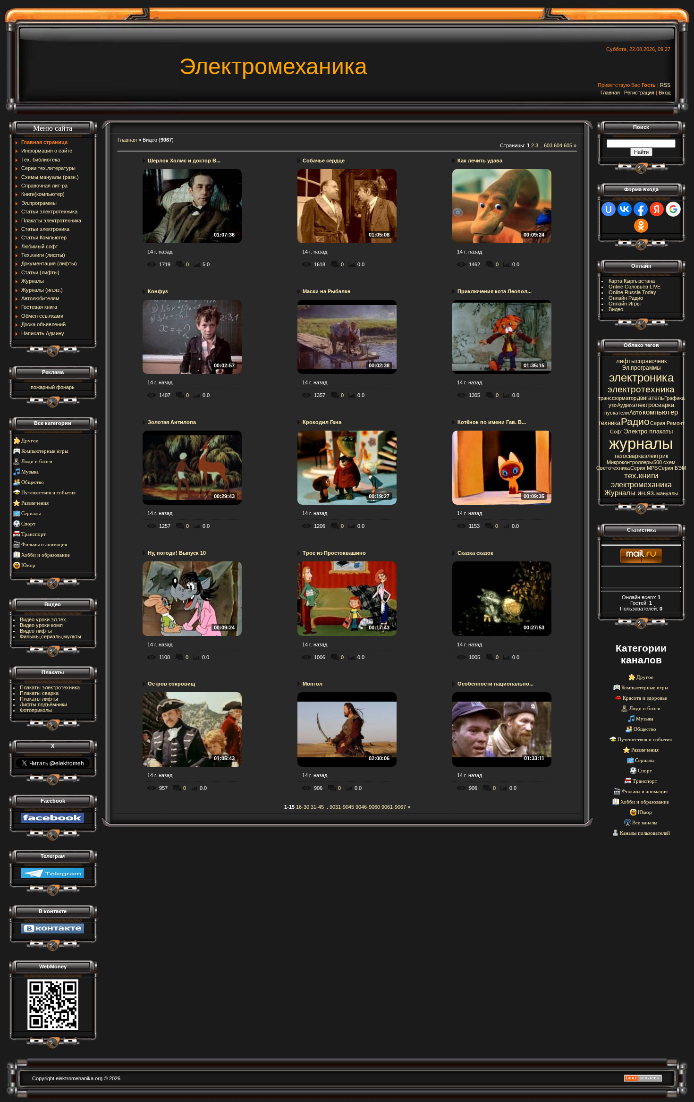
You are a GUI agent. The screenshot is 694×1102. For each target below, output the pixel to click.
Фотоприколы (36, 710)
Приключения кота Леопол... (494, 291)
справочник (651, 361)
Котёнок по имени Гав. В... (491, 422)
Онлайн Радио (626, 298)
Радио (635, 421)
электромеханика (641, 485)
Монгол (312, 684)
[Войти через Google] (673, 209)
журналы (641, 443)
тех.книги (641, 475)
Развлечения (35, 503)
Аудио (624, 405)
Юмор (28, 565)
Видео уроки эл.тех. (44, 619)
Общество (32, 482)
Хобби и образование (45, 555)
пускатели (616, 412)
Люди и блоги (36, 461)
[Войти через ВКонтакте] (625, 209)
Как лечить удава (479, 160)
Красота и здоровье (645, 698)
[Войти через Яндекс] (657, 209)
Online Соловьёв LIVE (634, 286)
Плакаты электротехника (50, 687)
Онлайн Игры (625, 303)
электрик (656, 456)
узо (613, 405)
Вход (664, 92)
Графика (674, 398)
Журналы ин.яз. (630, 493)
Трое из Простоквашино (334, 553)
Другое (29, 440)
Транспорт (33, 534)
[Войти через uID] (608, 209)
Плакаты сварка (39, 693)
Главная (610, 92)
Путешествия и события (48, 492)
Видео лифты (36, 631)
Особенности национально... (495, 684)
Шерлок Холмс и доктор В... (184, 160)
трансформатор (617, 398)
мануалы (667, 493)
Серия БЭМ (672, 468)
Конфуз (158, 291)
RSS (665, 85)
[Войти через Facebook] (641, 209)
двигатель (650, 398)
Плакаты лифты (39, 699)
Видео (616, 309)
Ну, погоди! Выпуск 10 (177, 553)
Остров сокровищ (171, 684)
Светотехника (613, 468)
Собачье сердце (324, 160)
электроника (641, 377)
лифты (625, 361)
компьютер (660, 412)
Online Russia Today (632, 292)
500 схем (664, 462)
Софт (616, 431)
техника (609, 422)
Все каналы (644, 822)
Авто (635, 412)
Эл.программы (641, 368)
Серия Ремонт (667, 423)
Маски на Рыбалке (326, 291)
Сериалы (31, 513)
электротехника (641, 389)
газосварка (629, 456)
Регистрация (639, 92)
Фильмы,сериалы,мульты (50, 636)
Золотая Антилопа (172, 422)
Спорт (28, 523)
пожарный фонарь (53, 387)
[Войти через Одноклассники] (641, 226)
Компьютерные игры (44, 451)
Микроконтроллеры (630, 462)
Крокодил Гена (322, 422)
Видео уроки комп (41, 625)
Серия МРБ (644, 468)
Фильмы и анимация (44, 544)
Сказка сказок (475, 553)
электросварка (653, 404)
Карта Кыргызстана (632, 281)
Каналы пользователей (645, 833)
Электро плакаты (648, 431)
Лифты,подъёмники (43, 704)
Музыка (30, 472)
